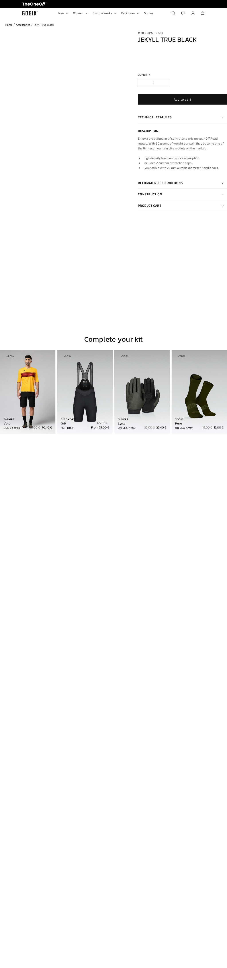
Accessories (23, 24)
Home (8, 24)
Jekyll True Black (44, 24)
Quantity (144, 74)
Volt (7, 423)
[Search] (173, 13)
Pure (178, 423)
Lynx (121, 423)
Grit (63, 423)
